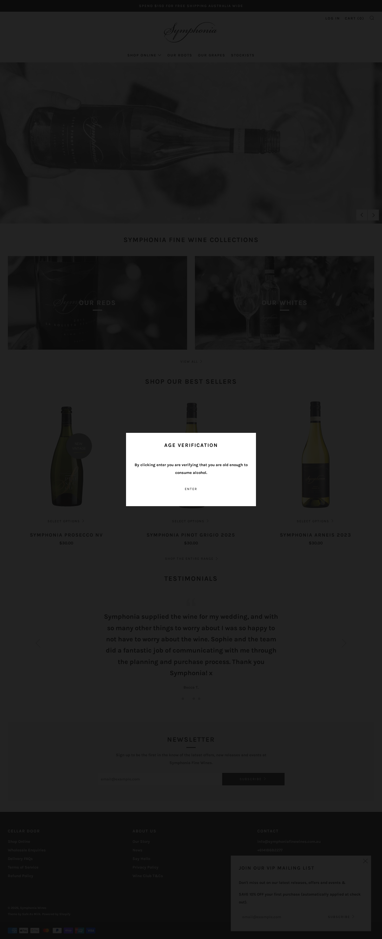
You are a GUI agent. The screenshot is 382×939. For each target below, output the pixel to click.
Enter (191, 489)
